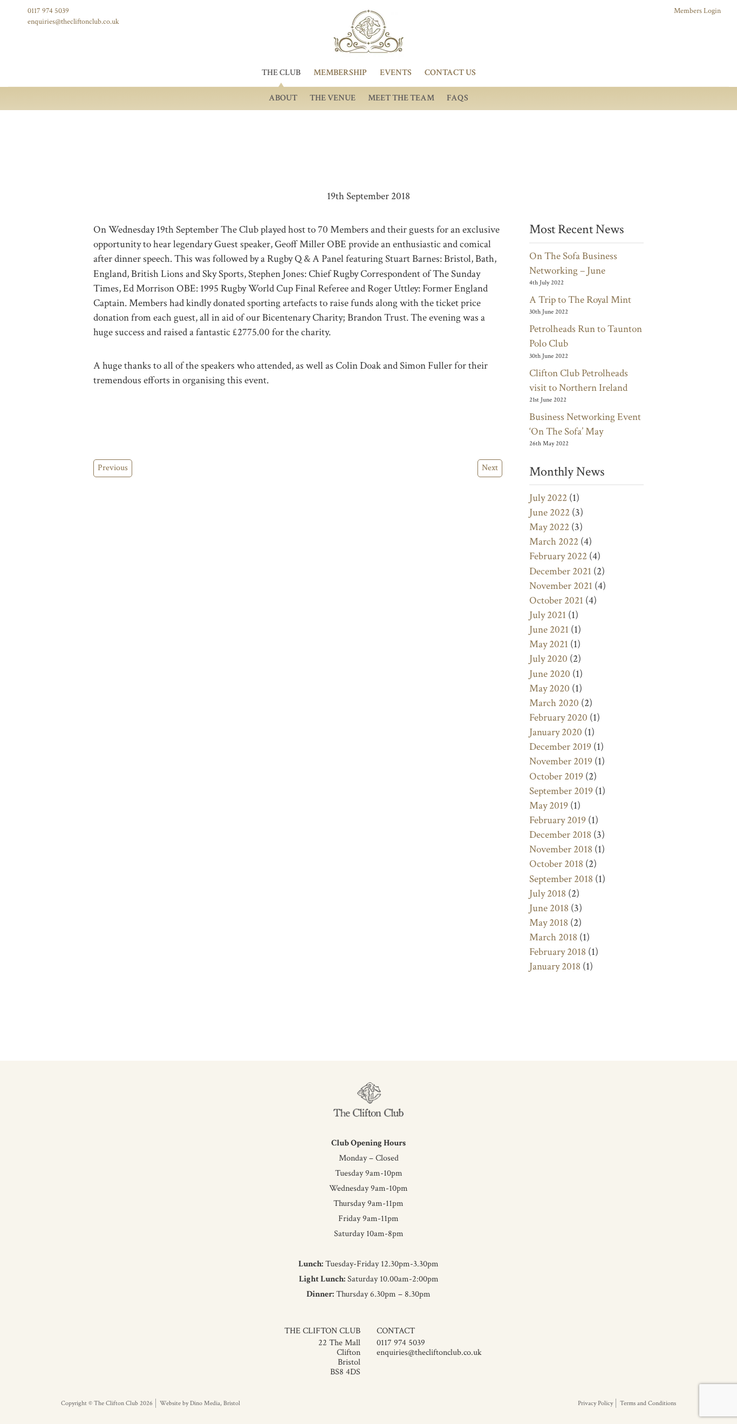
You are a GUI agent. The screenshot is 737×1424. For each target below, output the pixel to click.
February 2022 (558, 556)
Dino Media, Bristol (215, 1403)
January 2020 (555, 732)
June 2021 (549, 629)
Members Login (697, 11)
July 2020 (548, 659)
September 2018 (561, 879)
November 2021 (560, 586)
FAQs (457, 98)
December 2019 (560, 747)
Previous (113, 467)
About (283, 98)
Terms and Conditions (648, 1403)
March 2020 (554, 703)
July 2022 (548, 498)
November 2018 (560, 849)
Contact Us (450, 72)
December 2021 (560, 571)
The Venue (333, 98)
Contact (396, 1331)
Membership (340, 72)
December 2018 (560, 835)
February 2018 (557, 952)
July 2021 (547, 615)
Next (490, 467)
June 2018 (549, 908)
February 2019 (557, 820)
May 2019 (548, 805)
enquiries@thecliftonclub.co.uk (73, 21)
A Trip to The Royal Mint (580, 300)
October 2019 (556, 776)
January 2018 (555, 966)
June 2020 (549, 674)
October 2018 (556, 864)
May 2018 (548, 923)
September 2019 (561, 791)
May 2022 (549, 527)
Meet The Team (401, 98)
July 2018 (547, 893)
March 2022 (553, 541)
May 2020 (549, 688)
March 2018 (553, 937)
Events (396, 72)
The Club (281, 72)
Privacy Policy (595, 1403)
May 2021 (548, 644)
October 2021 (556, 600)
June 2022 (549, 512)
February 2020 (558, 717)
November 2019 (560, 761)
